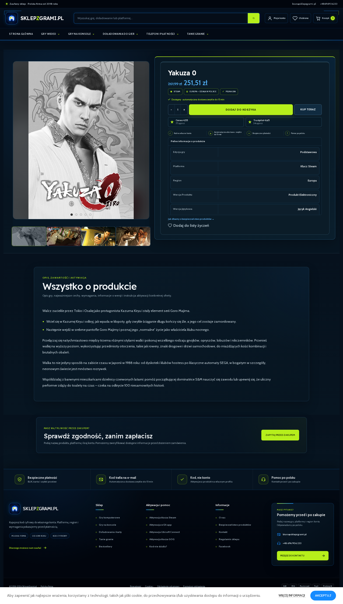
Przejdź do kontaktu (292, 555)
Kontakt (223, 532)
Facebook (224, 546)
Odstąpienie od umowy (168, 586)
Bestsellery (105, 546)
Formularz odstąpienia (194, 586)
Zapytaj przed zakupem (280, 434)
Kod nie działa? (158, 546)
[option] (71, 214)
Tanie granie (106, 539)
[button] (18, 236)
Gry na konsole (107, 524)
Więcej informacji (292, 595)
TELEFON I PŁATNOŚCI (160, 33)
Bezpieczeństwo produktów (235, 524)
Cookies (149, 586)
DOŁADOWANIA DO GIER (118, 33)
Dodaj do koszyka (241, 109)
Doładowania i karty (110, 532)
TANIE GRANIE (196, 33)
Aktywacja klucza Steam (162, 517)
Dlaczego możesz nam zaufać (25, 547)
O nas (222, 517)
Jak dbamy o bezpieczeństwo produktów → (191, 218)
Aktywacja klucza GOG (162, 539)
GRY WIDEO (48, 33)
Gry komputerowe (109, 517)
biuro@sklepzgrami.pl (304, 3)
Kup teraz (308, 109)
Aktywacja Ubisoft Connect (164, 532)
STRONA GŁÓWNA (21, 33)
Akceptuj (323, 595)
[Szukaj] (253, 18)
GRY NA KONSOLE (79, 33)
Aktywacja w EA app (160, 524)
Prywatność (135, 586)
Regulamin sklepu (229, 539)
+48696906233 (328, 3)
